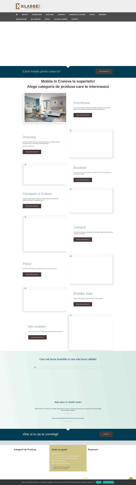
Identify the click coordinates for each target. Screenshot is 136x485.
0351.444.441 (57, 458)
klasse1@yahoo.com (60, 461)
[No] (134, 482)
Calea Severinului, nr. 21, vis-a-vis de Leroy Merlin (67, 456)
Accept (98, 482)
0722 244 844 (73, 458)
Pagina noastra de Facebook (62, 463)
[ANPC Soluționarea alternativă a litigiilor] (61, 467)
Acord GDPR (85, 478)
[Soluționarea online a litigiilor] (60, 468)
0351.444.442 (65, 458)
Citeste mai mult (108, 482)
